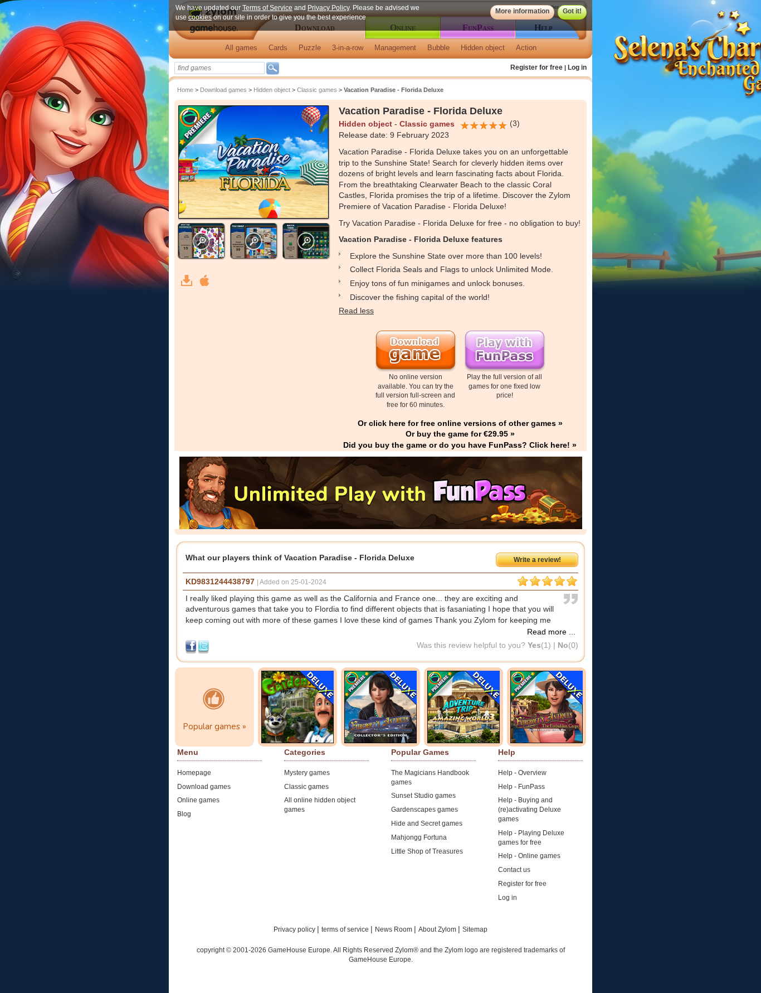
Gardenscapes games (424, 809)
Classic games (317, 89)
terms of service (345, 929)
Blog (184, 814)
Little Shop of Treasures (427, 851)
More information (522, 11)
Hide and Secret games (426, 823)
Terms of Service (267, 8)
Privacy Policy (328, 8)
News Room (394, 929)
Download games (223, 89)
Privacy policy (295, 929)
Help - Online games (529, 856)
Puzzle (310, 47)
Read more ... (551, 631)
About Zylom (438, 929)
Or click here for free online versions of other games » (460, 423)
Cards (278, 47)
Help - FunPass (521, 787)
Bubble (438, 47)
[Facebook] (192, 646)
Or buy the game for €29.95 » (460, 433)
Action (526, 47)
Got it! (572, 11)
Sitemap (474, 929)
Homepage (194, 773)
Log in (577, 67)
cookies (200, 17)
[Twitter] (203, 646)
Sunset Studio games (423, 796)
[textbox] (219, 68)
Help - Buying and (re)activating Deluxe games (529, 809)
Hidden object (483, 47)
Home (185, 89)
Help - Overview (522, 773)
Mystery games (307, 773)
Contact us (514, 870)
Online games (198, 800)
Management (395, 47)
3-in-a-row (347, 47)
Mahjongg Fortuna (419, 837)
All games (241, 47)
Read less (356, 310)
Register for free (536, 67)
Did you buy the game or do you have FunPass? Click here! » (460, 444)
